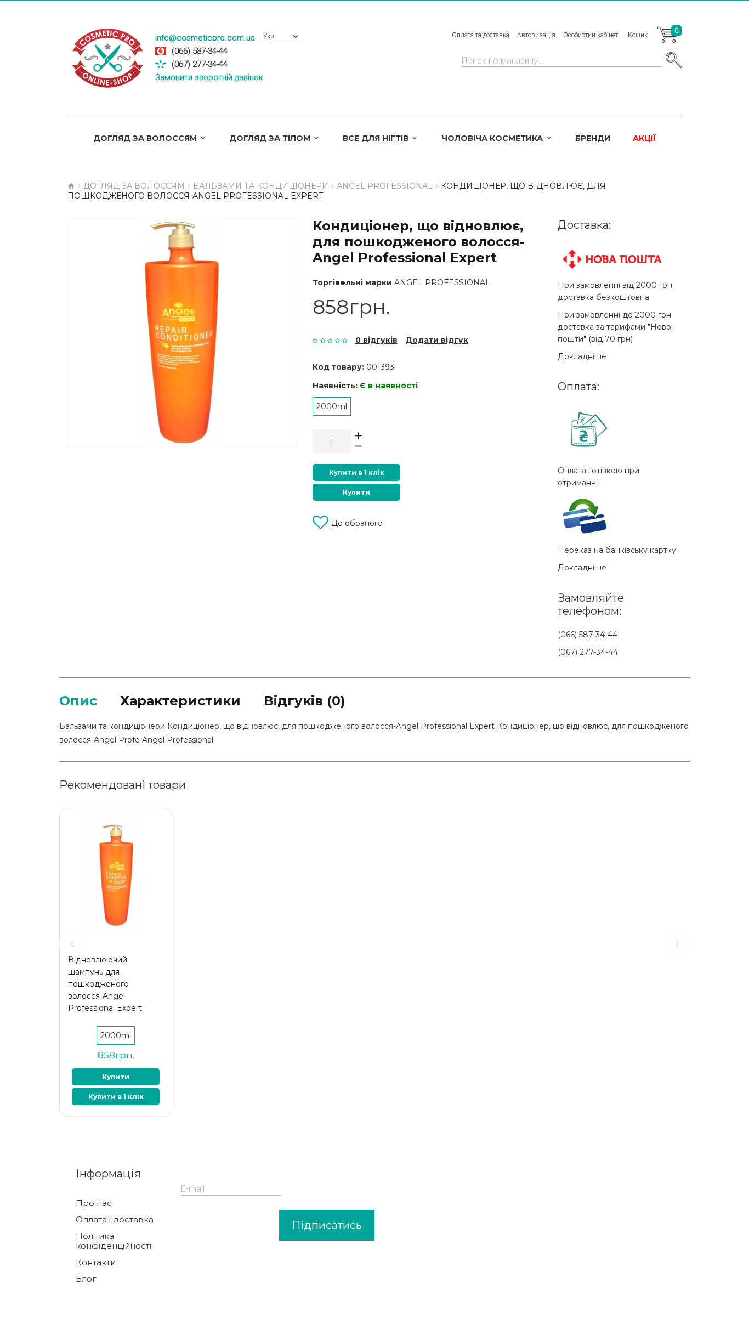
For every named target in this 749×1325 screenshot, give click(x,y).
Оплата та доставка (480, 35)
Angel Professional (442, 282)
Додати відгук (436, 340)
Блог (86, 1279)
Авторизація (536, 35)
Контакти (96, 1262)
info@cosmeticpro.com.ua (205, 38)
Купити (356, 492)
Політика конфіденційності (113, 1241)
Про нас (94, 1203)
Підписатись (327, 1225)
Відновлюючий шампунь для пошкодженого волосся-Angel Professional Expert (105, 984)
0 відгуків (376, 340)
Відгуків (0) (304, 701)
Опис (78, 701)
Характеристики (180, 701)
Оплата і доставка (115, 1220)
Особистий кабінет (590, 35)
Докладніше (582, 356)
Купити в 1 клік (356, 472)
